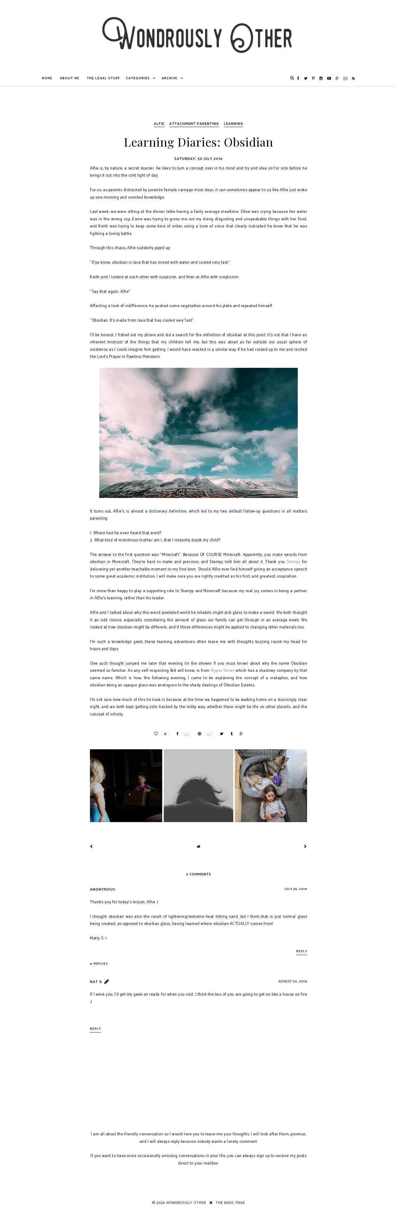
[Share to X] (220, 734)
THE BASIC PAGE (230, 1203)
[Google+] (337, 78)
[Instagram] (321, 78)
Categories (138, 78)
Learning (233, 124)
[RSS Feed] (353, 78)
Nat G (96, 982)
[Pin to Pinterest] (198, 734)
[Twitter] (306, 78)
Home (47, 78)
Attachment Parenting (194, 124)
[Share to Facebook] (176, 734)
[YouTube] (329, 78)
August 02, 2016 (293, 981)
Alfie (159, 124)
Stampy (293, 562)
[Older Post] (305, 847)
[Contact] (346, 78)
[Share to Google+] (240, 734)
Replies (101, 963)
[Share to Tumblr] (230, 734)
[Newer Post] (91, 847)
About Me (69, 78)
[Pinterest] (313, 78)
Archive (169, 78)
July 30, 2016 (296, 889)
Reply (301, 951)
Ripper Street (223, 670)
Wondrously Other (186, 1203)
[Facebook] (298, 78)
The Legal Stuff (103, 78)
